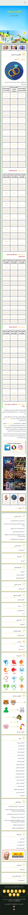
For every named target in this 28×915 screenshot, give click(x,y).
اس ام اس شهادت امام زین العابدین (17, 539)
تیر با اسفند (21, 249)
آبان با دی (14, 313)
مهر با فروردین (22, 267)
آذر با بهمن (6, 317)
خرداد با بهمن (6, 158)
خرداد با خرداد (6, 108)
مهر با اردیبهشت (22, 273)
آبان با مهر (14, 299)
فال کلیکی (22, 624)
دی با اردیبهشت (22, 344)
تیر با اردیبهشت (22, 187)
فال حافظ (22, 839)
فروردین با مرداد (22, 120)
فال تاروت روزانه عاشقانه (19, 789)
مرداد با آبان (14, 224)
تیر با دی (21, 237)
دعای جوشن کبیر (20, 610)
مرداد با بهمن (14, 242)
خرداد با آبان (6, 140)
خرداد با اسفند (6, 164)
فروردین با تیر (22, 114)
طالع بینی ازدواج (14, 11)
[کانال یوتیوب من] (14, 894)
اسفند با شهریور (6, 367)
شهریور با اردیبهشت (6, 187)
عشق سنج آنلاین (21, 635)
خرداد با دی (6, 153)
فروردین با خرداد (22, 108)
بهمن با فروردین (14, 337)
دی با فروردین (22, 337)
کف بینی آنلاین (6, 502)
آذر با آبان (6, 303)
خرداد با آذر (6, 146)
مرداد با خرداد (14, 194)
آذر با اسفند (6, 322)
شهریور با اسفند (6, 248)
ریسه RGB (22, 646)
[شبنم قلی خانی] (6, 48)
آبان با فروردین (14, 267)
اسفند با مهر (6, 373)
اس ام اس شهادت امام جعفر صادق (17, 521)
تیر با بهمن (22, 243)
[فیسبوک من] (15, 891)
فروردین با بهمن (22, 158)
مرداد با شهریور (14, 211)
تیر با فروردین (22, 181)
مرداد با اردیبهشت (14, 187)
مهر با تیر (22, 283)
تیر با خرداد (21, 194)
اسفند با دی (6, 386)
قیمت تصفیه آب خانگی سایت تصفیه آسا (16, 806)
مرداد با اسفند (14, 248)
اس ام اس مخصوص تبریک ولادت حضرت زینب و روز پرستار (14, 524)
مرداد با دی (14, 237)
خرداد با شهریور (6, 127)
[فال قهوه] (20, 474)
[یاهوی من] (23, 891)
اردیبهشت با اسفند (14, 164)
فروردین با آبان (22, 139)
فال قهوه (22, 572)
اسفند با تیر (6, 355)
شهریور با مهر (6, 217)
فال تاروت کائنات (20, 752)
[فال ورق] (8, 485)
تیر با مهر (22, 218)
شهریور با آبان (6, 223)
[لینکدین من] (10, 894)
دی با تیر (21, 355)
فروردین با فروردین (22, 95)
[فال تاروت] (20, 462)
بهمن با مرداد (14, 361)
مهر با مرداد (21, 288)
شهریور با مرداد (6, 204)
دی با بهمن (22, 393)
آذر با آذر (6, 308)
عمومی (17, 508)
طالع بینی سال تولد (20, 732)
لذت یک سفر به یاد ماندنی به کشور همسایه (15, 814)
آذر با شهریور (6, 293)
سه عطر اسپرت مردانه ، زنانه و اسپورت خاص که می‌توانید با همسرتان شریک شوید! (15, 810)
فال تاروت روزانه (9, 423)
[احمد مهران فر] (22, 48)
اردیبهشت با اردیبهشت (14, 102)
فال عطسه (22, 869)
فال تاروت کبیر (21, 746)
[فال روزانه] (8, 462)
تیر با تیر (21, 199)
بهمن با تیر (14, 355)
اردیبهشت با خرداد (14, 108)
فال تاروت (22, 795)
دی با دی (21, 386)
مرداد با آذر (14, 230)
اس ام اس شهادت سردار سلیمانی (17, 528)
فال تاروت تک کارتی (20, 764)
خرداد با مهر (6, 134)
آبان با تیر (14, 283)
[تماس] (8, 891)
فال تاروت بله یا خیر (20, 792)
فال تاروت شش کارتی (19, 777)
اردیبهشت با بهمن (14, 158)
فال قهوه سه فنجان (20, 575)
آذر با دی (6, 313)
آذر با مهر (6, 299)
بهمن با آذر (14, 382)
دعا (23, 613)
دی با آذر (22, 382)
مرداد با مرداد (14, 204)
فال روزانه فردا (21, 880)
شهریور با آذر (6, 230)
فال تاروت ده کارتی (20, 783)
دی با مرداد (21, 362)
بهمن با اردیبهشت (14, 344)
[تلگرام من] (19, 891)
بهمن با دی (14, 386)
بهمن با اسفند (14, 398)
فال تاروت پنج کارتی (20, 774)
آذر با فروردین (6, 267)
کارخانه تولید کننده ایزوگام (18, 825)
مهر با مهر (22, 299)
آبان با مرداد (14, 288)
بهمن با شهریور (14, 367)
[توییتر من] (4, 891)
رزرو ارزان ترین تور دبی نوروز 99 (17, 817)
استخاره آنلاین (21, 550)
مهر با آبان (22, 303)
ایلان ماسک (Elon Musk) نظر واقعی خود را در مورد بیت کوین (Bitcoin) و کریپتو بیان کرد (14, 821)
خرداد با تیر (6, 115)
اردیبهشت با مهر (14, 133)
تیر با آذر (22, 230)
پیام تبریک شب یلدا (20, 848)
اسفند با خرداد (6, 350)
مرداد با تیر (14, 199)
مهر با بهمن (22, 317)
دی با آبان (22, 377)
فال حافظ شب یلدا (20, 845)
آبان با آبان (14, 303)
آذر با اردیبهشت (6, 273)
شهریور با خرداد (6, 194)
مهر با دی (22, 313)
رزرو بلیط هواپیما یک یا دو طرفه (18, 828)
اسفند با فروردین (6, 337)
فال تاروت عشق (8, 418)
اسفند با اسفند (6, 398)
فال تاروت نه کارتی (20, 780)
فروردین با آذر (22, 146)
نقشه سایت (7, 904)
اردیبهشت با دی (14, 152)
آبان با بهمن (14, 317)
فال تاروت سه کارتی (20, 767)
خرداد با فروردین (6, 95)
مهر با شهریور (21, 293)
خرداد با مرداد (6, 120)
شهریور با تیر (6, 199)
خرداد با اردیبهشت (6, 102)
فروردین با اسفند (22, 164)
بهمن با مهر (14, 373)
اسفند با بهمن (6, 392)
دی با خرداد (21, 351)
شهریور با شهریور (6, 211)
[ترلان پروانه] (14, 48)
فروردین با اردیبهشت (22, 102)
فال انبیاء (22, 561)
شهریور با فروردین (6, 181)
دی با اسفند (21, 399)
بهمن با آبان (14, 377)
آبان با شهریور (14, 293)
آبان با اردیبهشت (14, 273)
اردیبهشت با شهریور (14, 127)
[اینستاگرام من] (12, 891)
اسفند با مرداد (6, 361)
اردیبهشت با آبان (14, 139)
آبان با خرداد (14, 279)
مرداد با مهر (14, 218)
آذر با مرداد (6, 288)
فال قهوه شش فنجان (20, 578)
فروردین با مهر (22, 133)
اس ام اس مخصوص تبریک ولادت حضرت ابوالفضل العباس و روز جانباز (14, 535)
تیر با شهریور (21, 212)
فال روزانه (7, 425)
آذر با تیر (6, 283)
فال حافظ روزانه (21, 842)
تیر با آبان (22, 224)
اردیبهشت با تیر (14, 114)
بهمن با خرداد (14, 350)
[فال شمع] (8, 474)
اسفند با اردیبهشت (6, 344)
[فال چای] (20, 485)
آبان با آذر (14, 308)
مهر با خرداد (21, 279)
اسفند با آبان (6, 377)
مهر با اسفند (21, 322)
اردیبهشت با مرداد (14, 120)
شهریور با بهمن (6, 242)
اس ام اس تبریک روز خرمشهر (18, 531)
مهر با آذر (22, 308)
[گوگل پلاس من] (17, 894)
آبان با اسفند (14, 322)
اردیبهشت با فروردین (14, 95)
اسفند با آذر (6, 382)
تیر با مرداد (21, 205)
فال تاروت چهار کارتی (20, 771)
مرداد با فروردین (14, 181)
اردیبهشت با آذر (14, 146)
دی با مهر (22, 373)
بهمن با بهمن (14, 393)
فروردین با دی (22, 152)
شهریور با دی (6, 236)
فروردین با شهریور (22, 127)
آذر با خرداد (6, 279)
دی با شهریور (21, 367)
